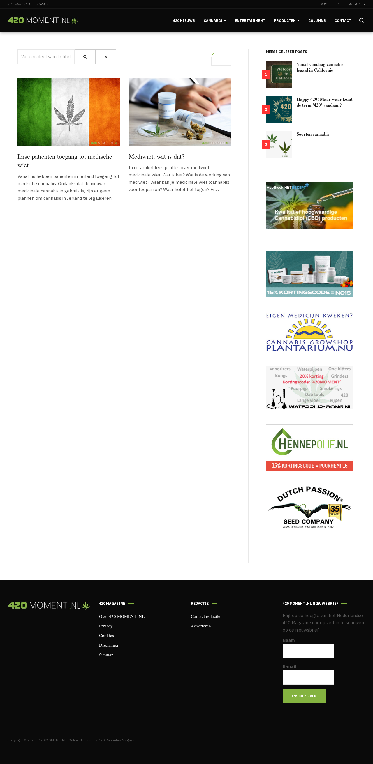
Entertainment (250, 20)
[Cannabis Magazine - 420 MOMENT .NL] (42, 20)
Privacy (106, 626)
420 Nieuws (184, 20)
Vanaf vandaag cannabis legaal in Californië (320, 67)
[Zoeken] (85, 56)
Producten (285, 20)
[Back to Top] (355, 746)
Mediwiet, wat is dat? (156, 156)
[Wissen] (105, 56)
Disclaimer (109, 645)
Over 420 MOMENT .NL (122, 616)
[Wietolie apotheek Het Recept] (309, 205)
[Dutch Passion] (309, 507)
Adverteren (330, 4)
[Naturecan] (309, 274)
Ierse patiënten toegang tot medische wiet (64, 160)
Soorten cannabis (313, 134)
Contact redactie (205, 616)
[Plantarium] (309, 331)
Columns (317, 20)
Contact (343, 20)
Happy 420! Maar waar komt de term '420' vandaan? (325, 102)
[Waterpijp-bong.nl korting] (309, 387)
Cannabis (213, 20)
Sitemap (106, 654)
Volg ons (356, 4)
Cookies (106, 635)
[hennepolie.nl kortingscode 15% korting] (309, 447)
